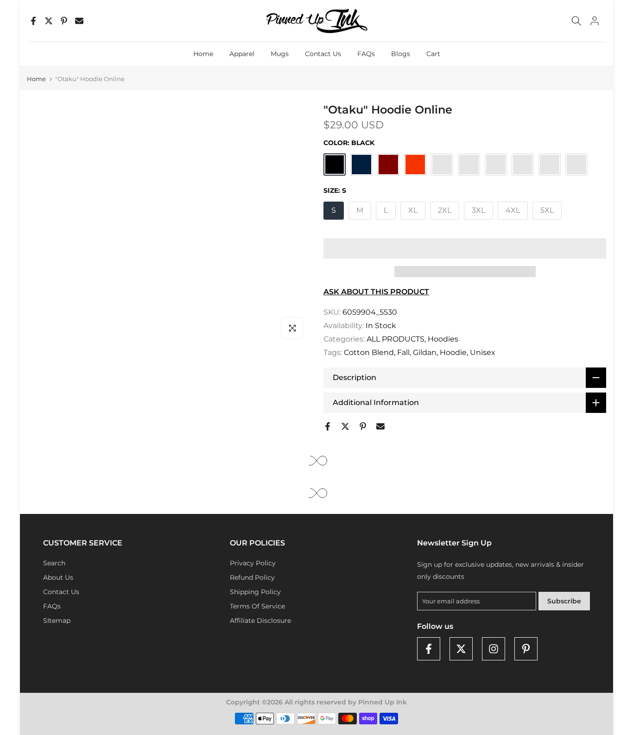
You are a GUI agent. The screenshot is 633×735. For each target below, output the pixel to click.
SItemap (56, 620)
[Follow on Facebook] (428, 648)
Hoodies (443, 339)
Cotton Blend (369, 352)
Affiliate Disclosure (260, 620)
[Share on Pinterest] (64, 20)
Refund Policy (252, 577)
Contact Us (323, 54)
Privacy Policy (253, 563)
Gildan (425, 352)
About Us (58, 577)
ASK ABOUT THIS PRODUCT (376, 291)
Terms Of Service (257, 606)
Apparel (241, 54)
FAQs (366, 54)
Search (54, 563)
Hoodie (453, 352)
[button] (464, 248)
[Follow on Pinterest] (526, 648)
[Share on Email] (79, 20)
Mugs (280, 54)
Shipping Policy (255, 592)
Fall (403, 352)
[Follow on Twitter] (461, 648)
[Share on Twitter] (48, 20)
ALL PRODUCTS (395, 339)
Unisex (482, 352)
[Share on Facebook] (33, 20)
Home (203, 54)
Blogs (400, 54)
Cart (433, 54)
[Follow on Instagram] (493, 648)
